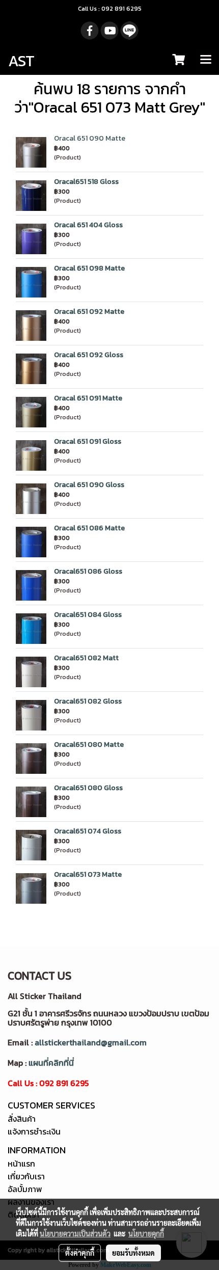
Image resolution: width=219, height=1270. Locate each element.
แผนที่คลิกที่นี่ (51, 1063)
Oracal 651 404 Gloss (88, 225)
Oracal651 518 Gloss (86, 181)
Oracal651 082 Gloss (88, 701)
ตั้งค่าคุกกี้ (79, 1252)
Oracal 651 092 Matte (89, 311)
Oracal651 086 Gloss (88, 571)
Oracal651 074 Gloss (87, 831)
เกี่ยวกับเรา (26, 1176)
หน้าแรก (21, 1163)
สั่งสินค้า (22, 1119)
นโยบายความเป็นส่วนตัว (75, 1233)
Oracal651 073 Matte (88, 874)
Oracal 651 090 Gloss (89, 484)
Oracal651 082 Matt (86, 658)
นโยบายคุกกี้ (146, 1233)
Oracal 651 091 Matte (88, 398)
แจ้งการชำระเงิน (34, 1131)
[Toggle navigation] (206, 60)
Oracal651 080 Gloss (88, 787)
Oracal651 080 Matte (89, 744)
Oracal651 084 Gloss (88, 614)
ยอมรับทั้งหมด (133, 1252)
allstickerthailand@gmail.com (91, 1042)
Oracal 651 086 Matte (89, 528)
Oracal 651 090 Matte (89, 138)
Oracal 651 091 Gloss (87, 441)
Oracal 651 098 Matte (89, 268)
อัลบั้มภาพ (25, 1189)
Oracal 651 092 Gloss (88, 354)
